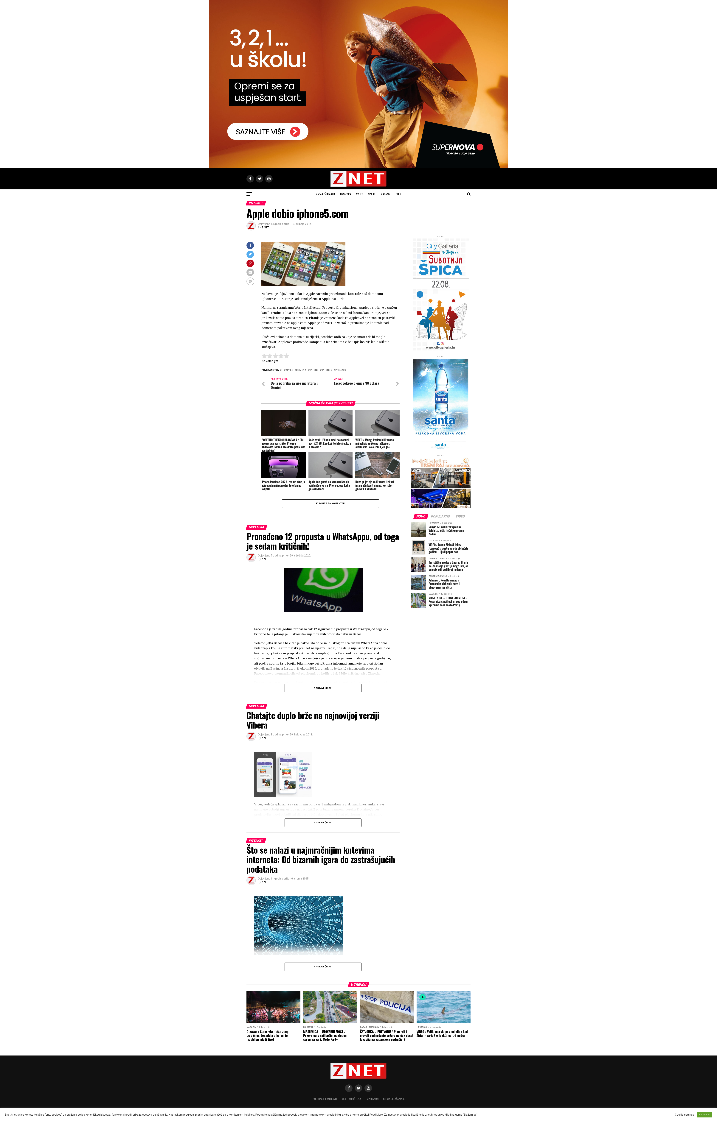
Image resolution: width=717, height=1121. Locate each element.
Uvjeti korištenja (351, 1099)
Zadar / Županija (325, 194)
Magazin (385, 194)
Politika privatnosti (325, 1099)
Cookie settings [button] (684, 1114)
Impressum (372, 1099)
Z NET (265, 227)
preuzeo (340, 370)
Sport (371, 194)
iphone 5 (327, 370)
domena (301, 370)
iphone (314, 370)
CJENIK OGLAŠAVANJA (393, 1099)
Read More (376, 1114)
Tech (398, 194)
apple (289, 370)
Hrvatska (345, 194)
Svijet (359, 194)
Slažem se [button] (704, 1114)
